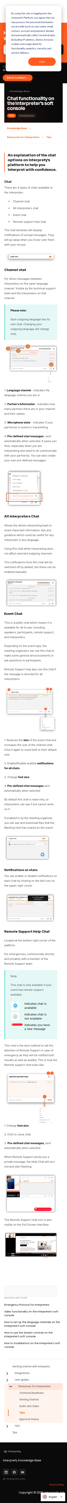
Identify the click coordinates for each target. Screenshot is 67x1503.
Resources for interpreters (23, 137)
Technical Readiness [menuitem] (31, 1393)
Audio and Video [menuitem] (29, 1406)
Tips (48, 137)
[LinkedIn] (6, 1472)
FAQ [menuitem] (17, 1426)
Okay (42, 61)
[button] (7, 1374)
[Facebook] (14, 1472)
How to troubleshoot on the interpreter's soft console (32, 1345)
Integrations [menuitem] (22, 1373)
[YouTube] (22, 1472)
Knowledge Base (17, 128)
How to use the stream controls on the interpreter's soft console (28, 1334)
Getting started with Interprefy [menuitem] (31, 1366)
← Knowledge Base (18, 91)
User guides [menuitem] (22, 1379)
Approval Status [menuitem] (29, 1419)
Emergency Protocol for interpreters (26, 1305)
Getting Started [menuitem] (29, 1399)
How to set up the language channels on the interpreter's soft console (32, 1324)
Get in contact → (18, 77)
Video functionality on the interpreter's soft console (31, 1313)
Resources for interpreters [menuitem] (35, 1386)
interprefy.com (15, 1478)
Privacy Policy (56, 1484)
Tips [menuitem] (22, 1412)
